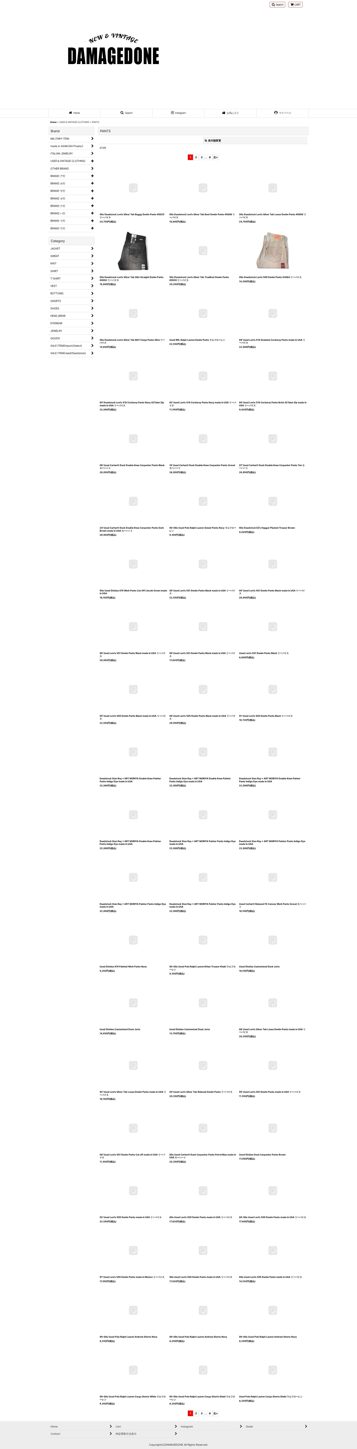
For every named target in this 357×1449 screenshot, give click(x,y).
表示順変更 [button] (214, 140)
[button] (277, 4)
